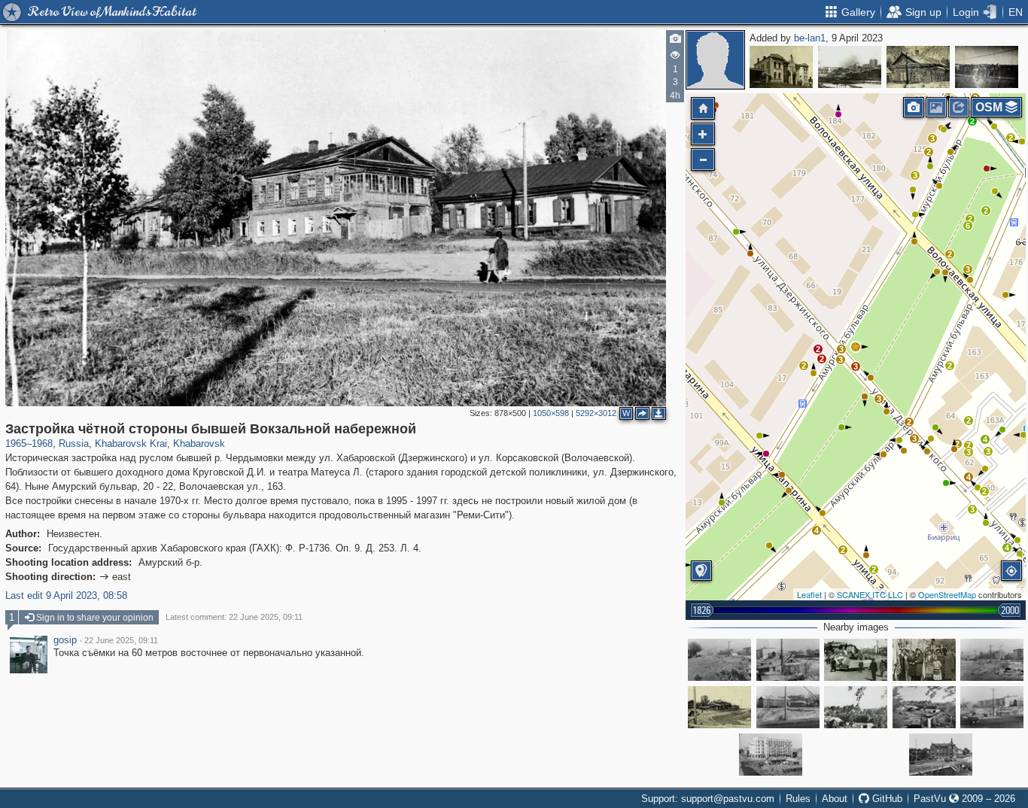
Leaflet (809, 594)
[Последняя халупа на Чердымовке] (788, 660)
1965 (15, 443)
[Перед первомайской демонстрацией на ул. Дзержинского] (924, 660)
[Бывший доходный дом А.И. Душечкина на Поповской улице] (781, 67)
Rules (798, 798)
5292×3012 (596, 413)
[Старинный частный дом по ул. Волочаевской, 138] (918, 67)
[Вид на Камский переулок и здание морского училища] (849, 67)
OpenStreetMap (947, 594)
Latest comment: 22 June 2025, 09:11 (234, 616)
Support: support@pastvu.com (707, 798)
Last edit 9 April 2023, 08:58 (66, 595)
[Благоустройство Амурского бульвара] (855, 707)
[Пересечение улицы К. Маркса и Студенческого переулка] (986, 67)
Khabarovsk (199, 443)
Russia (74, 443)
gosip (65, 640)
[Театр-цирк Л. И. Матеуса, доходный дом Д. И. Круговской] (940, 755)
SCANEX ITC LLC (870, 594)
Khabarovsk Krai (131, 443)
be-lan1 (810, 38)
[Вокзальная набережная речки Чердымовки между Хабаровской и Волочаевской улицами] (719, 707)
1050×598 (551, 413)
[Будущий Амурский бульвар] (719, 660)
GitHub (885, 798)
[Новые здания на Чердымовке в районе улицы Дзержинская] (770, 755)
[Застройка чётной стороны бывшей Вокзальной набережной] (855, 346)
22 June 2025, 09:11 (121, 640)
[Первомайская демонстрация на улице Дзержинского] (855, 660)
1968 (42, 443)
